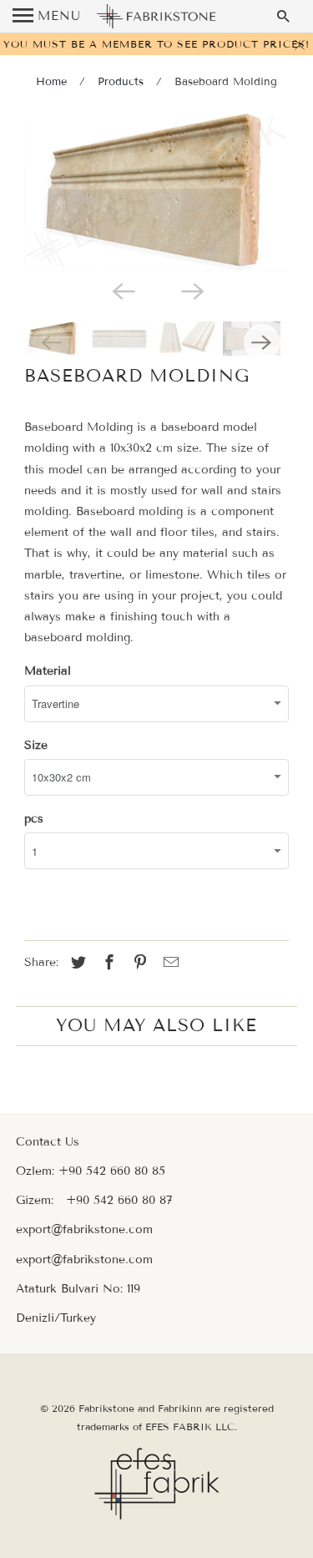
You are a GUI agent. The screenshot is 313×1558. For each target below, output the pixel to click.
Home (51, 82)
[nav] (47, 16)
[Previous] (121, 289)
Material (47, 671)
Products (121, 82)
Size (36, 745)
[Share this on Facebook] (106, 963)
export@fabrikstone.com (84, 1229)
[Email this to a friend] (168, 963)
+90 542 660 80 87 (119, 1200)
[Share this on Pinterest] (137, 963)
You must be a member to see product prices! (156, 44)
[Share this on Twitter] (76, 963)
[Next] (191, 289)
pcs (33, 819)
